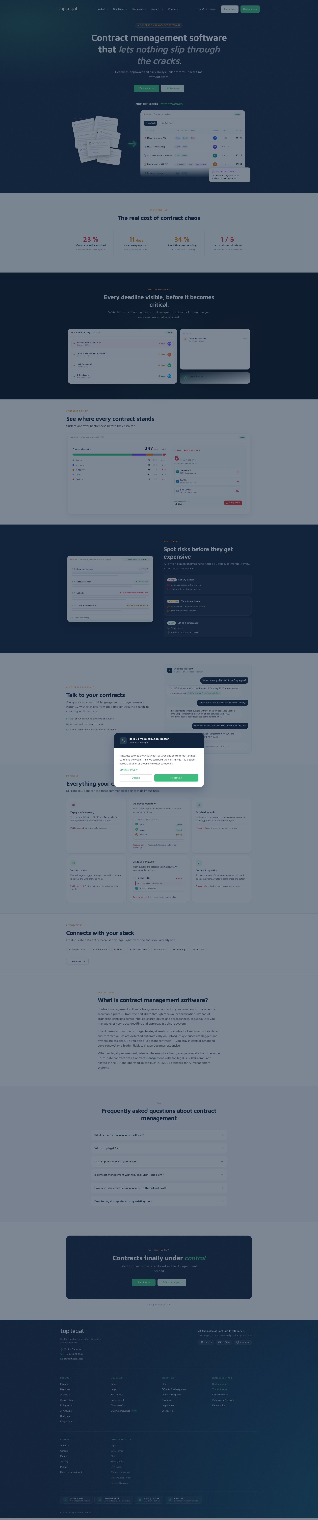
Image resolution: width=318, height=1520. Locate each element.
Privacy (133, 769)
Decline (136, 777)
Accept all (176, 777)
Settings (124, 769)
